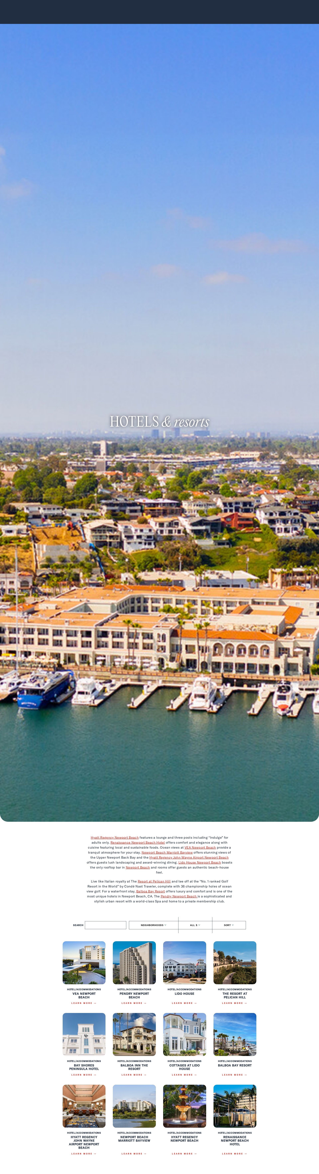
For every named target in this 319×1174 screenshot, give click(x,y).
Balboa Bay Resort (150, 891)
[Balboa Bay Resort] (235, 1047)
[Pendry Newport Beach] (134, 975)
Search (78, 925)
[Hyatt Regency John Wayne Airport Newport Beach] (84, 1122)
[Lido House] (184, 975)
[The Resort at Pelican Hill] (235, 975)
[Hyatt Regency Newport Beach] (184, 1122)
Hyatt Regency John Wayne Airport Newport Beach (189, 857)
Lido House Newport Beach (199, 862)
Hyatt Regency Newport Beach (115, 837)
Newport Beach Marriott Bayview (167, 852)
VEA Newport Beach (200, 847)
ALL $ (193, 925)
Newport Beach (138, 867)
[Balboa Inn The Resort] (134, 1047)
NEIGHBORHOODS (152, 925)
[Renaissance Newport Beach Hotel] (235, 1122)
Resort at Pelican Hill (154, 881)
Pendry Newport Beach (179, 896)
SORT (227, 925)
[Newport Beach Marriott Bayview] (134, 1122)
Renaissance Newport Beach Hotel (137, 842)
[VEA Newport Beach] (84, 975)
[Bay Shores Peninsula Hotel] (84, 1047)
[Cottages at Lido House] (184, 1047)
